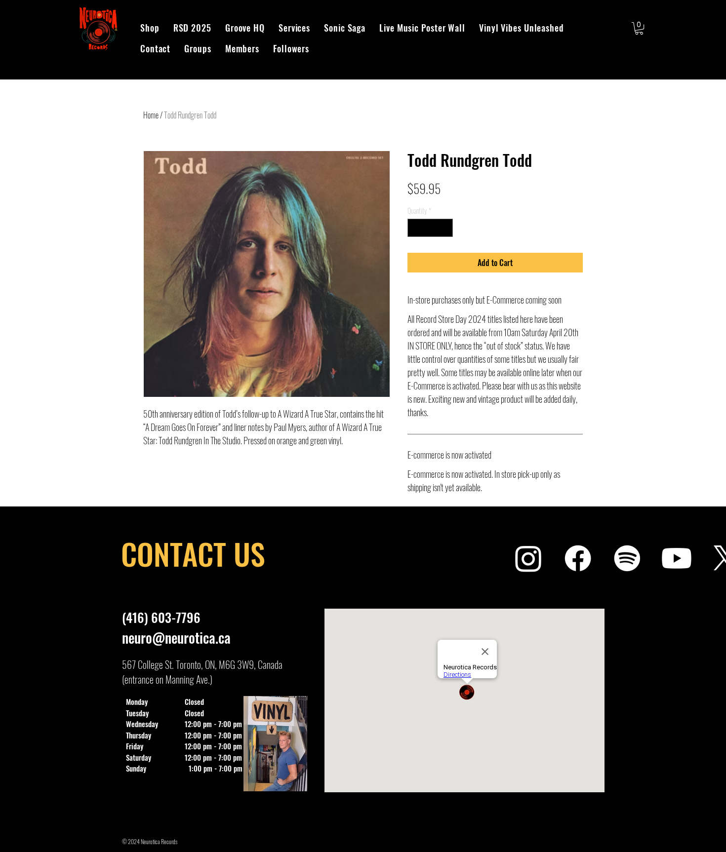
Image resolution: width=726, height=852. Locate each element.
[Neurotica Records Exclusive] (676, 558)
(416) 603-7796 (161, 617)
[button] (639, 28)
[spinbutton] (430, 227)
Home (151, 115)
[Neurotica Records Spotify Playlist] (627, 558)
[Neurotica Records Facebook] (578, 558)
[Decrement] (415, 227)
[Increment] (445, 227)
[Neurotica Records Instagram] (528, 558)
